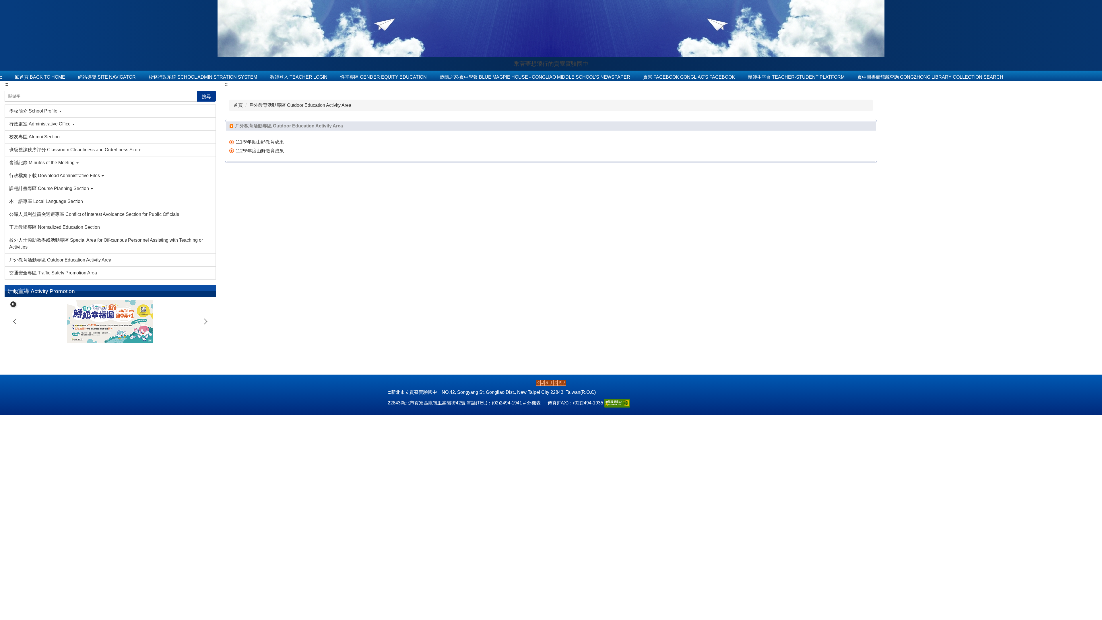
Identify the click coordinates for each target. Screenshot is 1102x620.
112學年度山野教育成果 (260, 150)
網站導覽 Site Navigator (107, 77)
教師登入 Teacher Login (298, 77)
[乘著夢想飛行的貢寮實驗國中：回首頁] (551, 29)
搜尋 (206, 96)
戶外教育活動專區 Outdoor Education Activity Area (300, 105)
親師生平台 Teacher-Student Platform (796, 77)
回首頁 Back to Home (40, 77)
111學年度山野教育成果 (260, 142)
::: (6, 84)
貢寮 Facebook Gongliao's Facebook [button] (689, 77)
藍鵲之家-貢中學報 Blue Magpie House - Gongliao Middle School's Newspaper (535, 77)
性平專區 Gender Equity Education (383, 77)
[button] (110, 111)
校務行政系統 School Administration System (203, 77)
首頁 (238, 105)
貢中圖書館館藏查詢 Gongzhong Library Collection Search (930, 77)
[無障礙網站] (617, 402)
